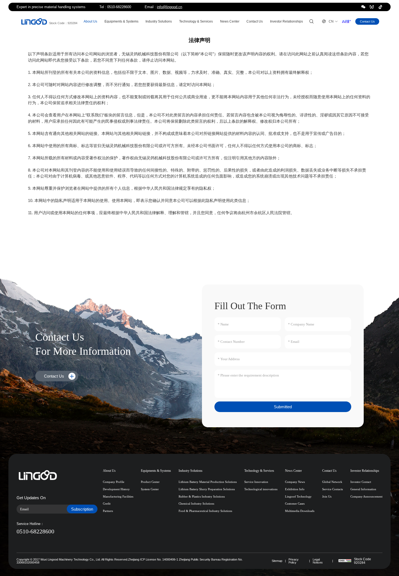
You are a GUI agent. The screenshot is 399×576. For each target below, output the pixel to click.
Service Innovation (256, 481)
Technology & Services (196, 21)
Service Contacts (332, 489)
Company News (295, 481)
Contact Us (254, 21)
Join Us (326, 496)
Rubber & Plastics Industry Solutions (202, 496)
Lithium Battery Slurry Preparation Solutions (207, 489)
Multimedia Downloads (299, 510)
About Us (90, 21)
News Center (229, 21)
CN (328, 21)
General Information (363, 489)
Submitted (283, 406)
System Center (150, 489)
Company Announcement (366, 496)
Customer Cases (295, 503)
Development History (116, 489)
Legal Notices (318, 561)
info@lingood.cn (169, 7)
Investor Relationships (286, 21)
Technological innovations (260, 489)
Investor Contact (360, 481)
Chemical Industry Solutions (196, 503)
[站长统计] (344, 560)
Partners (108, 510)
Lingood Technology (298, 496)
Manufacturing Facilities (118, 496)
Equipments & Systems (121, 21)
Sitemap (277, 560)
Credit (106, 503)
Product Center (150, 481)
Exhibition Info (295, 489)
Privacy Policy (294, 561)
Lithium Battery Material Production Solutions (208, 481)
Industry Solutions (158, 21)
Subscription (82, 509)
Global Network (332, 481)
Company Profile (113, 481)
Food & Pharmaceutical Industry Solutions (205, 510)
